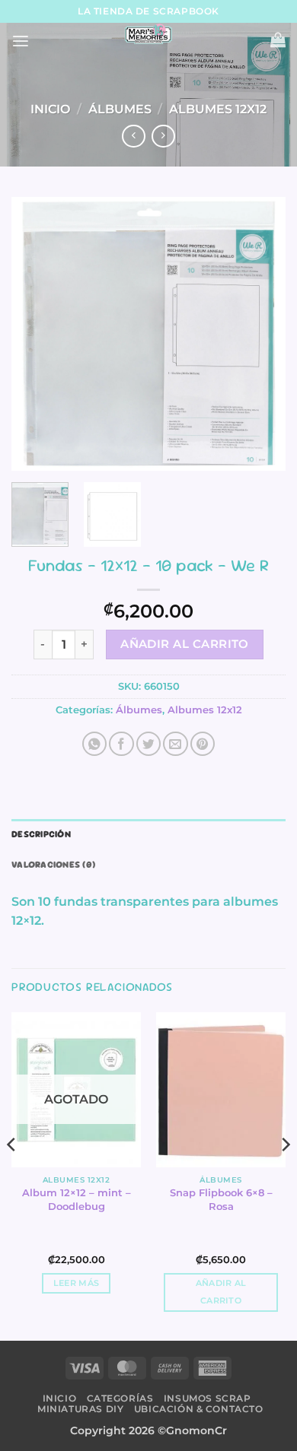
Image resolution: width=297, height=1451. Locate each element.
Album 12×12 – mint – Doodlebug (76, 1198)
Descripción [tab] (41, 834)
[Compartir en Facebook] (121, 744)
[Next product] (133, 136)
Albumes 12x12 (218, 109)
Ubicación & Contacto (198, 1408)
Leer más (76, 1283)
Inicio (50, 109)
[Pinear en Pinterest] (202, 744)
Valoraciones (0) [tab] (53, 865)
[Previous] (36, 333)
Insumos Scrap (207, 1398)
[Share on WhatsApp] (94, 744)
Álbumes (120, 109)
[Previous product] (163, 136)
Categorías (120, 1398)
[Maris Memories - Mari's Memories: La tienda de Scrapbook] (148, 34)
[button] (20, 41)
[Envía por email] (175, 744)
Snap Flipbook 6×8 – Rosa (221, 1198)
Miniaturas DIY (80, 1408)
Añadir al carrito (184, 644)
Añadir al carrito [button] (221, 1292)
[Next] (261, 333)
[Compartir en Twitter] (148, 744)
